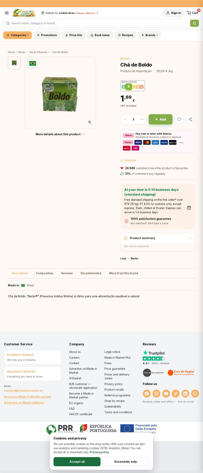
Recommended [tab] (91, 273)
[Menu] (6, 12)
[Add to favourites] (179, 119)
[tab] (14, 63)
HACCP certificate (80, 414)
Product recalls (114, 389)
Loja (123, 258)
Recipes (127, 35)
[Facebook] (147, 394)
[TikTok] (176, 394)
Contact (74, 363)
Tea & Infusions (38, 52)
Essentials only (125, 461)
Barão (21, 52)
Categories (20, 35)
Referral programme (117, 395)
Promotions (49, 35)
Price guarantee (114, 368)
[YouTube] (166, 394)
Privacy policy (113, 384)
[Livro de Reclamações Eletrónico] (153, 372)
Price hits (75, 35)
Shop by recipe (114, 401)
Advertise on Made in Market (24, 402)
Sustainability (112, 406)
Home (11, 52)
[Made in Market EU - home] (24, 13)
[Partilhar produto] (190, 119)
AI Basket (75, 378)
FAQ (72, 408)
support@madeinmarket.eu (23, 390)
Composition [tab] (44, 273)
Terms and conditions (118, 412)
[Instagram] (156, 394)
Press (108, 363)
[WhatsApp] (195, 394)
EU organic (76, 403)
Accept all (77, 461)
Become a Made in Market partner (28, 396)
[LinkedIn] (185, 394)
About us (74, 351)
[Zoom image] (89, 122)
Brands (152, 35)
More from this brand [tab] (123, 273)
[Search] (194, 23)
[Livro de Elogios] (181, 372)
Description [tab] (20, 273)
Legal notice (112, 351)
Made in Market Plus (117, 357)
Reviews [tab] (67, 273)
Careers (74, 357)
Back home (102, 35)
